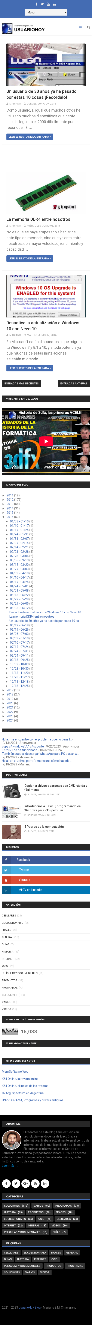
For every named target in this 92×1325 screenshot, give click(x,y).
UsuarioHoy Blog (30, 1307)
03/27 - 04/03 (19, 569)
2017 (10, 690)
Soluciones (9, 994)
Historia (7, 951)
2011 (10, 495)
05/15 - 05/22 (19, 595)
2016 (10, 517)
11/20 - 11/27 (19, 677)
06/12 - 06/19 (19, 625)
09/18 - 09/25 (19, 660)
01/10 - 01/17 (19, 525)
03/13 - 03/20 (19, 564)
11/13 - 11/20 (19, 673)
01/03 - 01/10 (19, 521)
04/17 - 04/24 (19, 582)
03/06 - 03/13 (19, 560)
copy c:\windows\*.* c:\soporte (23, 746)
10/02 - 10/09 (19, 664)
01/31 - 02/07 (19, 538)
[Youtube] (35, 1183)
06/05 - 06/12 (19, 608)
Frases (6, 929)
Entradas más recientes (21, 383)
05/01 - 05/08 (19, 590)
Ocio (5, 965)
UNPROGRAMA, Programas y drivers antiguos (32, 1100)
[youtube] (48, 3)
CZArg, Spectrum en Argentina (23, 1093)
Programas (10, 987)
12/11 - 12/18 (19, 681)
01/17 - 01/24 (19, 530)
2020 (10, 703)
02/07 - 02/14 (19, 543)
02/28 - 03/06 (19, 556)
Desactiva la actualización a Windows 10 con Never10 (45, 612)
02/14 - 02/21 (19, 547)
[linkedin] (54, 3)
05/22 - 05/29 (19, 599)
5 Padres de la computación (44, 826)
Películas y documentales (19, 973)
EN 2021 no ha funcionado (19, 750)
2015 (10, 512)
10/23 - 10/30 (19, 668)
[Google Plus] (25, 1183)
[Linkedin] (45, 1183)
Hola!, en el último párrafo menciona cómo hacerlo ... (37, 760)
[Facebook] (6, 1183)
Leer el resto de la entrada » (30, 136)
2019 (10, 699)
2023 (10, 716)
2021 (10, 707)
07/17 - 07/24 (19, 647)
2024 (10, 720)
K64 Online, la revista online (20, 1079)
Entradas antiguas (74, 383)
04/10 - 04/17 (19, 577)
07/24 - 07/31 (19, 651)
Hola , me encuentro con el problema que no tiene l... (37, 739)
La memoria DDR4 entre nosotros (38, 219)
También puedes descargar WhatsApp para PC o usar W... (40, 753)
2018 (10, 694)
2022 (10, 712)
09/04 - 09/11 (19, 655)
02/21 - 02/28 (19, 551)
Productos (9, 980)
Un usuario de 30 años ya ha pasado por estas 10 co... (45, 621)
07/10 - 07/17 (19, 642)
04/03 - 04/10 (19, 573)
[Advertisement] (47, 155)
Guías (5, 944)
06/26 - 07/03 (19, 634)
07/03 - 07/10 (19, 638)
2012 (10, 499)
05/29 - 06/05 (19, 603)
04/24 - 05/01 (19, 586)
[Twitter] (16, 1183)
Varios (6, 1002)
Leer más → (10, 1165)
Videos (6, 1009)
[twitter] (42, 3)
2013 (10, 504)
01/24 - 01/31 (19, 534)
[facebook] (36, 3)
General (7, 937)
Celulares (9, 915)
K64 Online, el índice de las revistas (25, 1086)
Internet (8, 958)
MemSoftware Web (15, 1071)
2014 (10, 508)
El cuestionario (13, 922)
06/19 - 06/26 (19, 629)
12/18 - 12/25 (19, 686)
